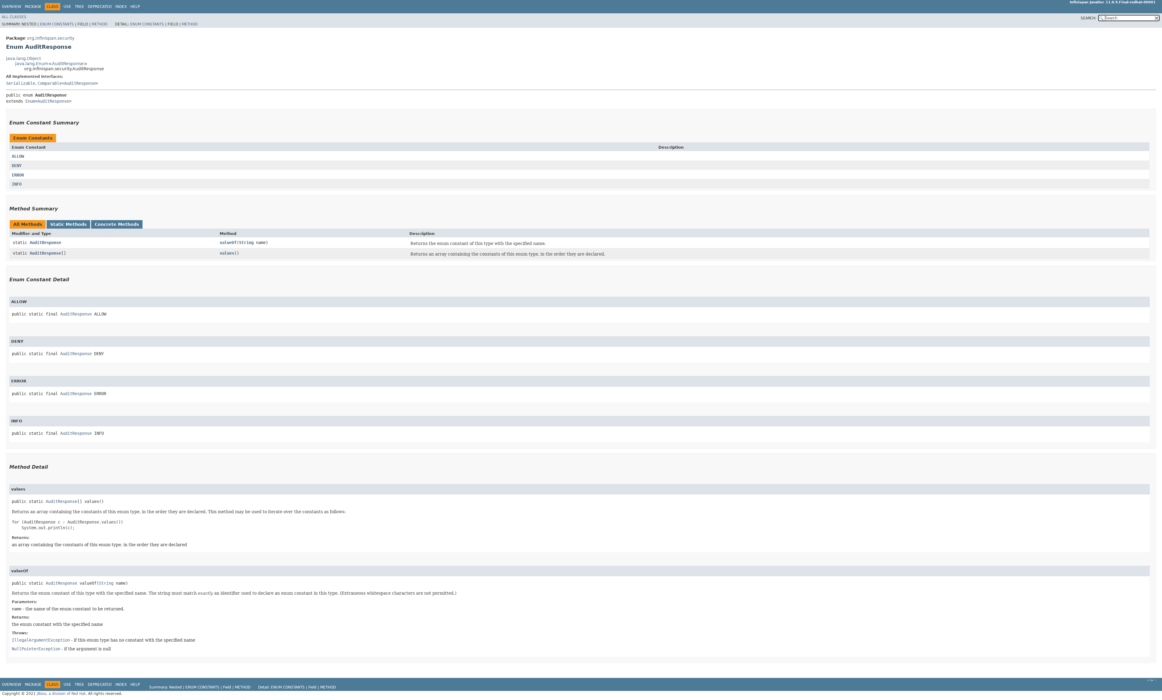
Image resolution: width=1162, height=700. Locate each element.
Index (121, 7)
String (246, 242)
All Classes (14, 17)
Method (99, 24)
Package (33, 7)
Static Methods (68, 224)
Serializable (20, 83)
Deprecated (100, 7)
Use (67, 7)
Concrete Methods (117, 224)
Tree (79, 7)
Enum (30, 101)
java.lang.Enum (31, 63)
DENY (16, 165)
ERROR (18, 175)
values (227, 253)
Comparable (50, 83)
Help (135, 7)
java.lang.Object (23, 58)
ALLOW (18, 156)
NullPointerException (36, 648)
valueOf (228, 242)
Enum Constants (57, 24)
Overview (11, 7)
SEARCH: (1088, 18)
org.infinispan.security (50, 38)
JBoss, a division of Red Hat (61, 694)
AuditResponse (68, 63)
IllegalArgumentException (41, 640)
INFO (16, 184)
